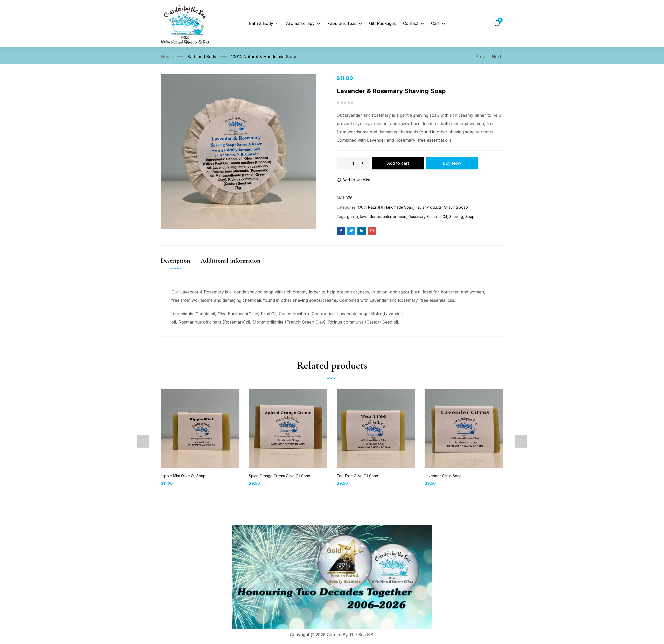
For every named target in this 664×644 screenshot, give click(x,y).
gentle (352, 216)
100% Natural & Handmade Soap (263, 56)
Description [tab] (175, 260)
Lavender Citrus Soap (443, 476)
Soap (469, 216)
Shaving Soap (456, 207)
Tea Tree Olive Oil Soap (357, 476)
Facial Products (429, 207)
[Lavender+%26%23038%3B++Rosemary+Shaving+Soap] (351, 231)
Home (167, 56)
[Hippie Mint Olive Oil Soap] (200, 428)
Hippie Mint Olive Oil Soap (183, 476)
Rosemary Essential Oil (428, 216)
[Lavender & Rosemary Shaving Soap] (341, 231)
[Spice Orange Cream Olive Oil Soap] (288, 428)
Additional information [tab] (230, 260)
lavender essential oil (378, 216)
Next (496, 56)
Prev (480, 56)
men (402, 216)
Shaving (456, 216)
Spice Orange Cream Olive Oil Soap (279, 476)
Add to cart (398, 163)
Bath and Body (201, 56)
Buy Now (452, 163)
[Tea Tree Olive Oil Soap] (376, 428)
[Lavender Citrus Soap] (464, 428)
